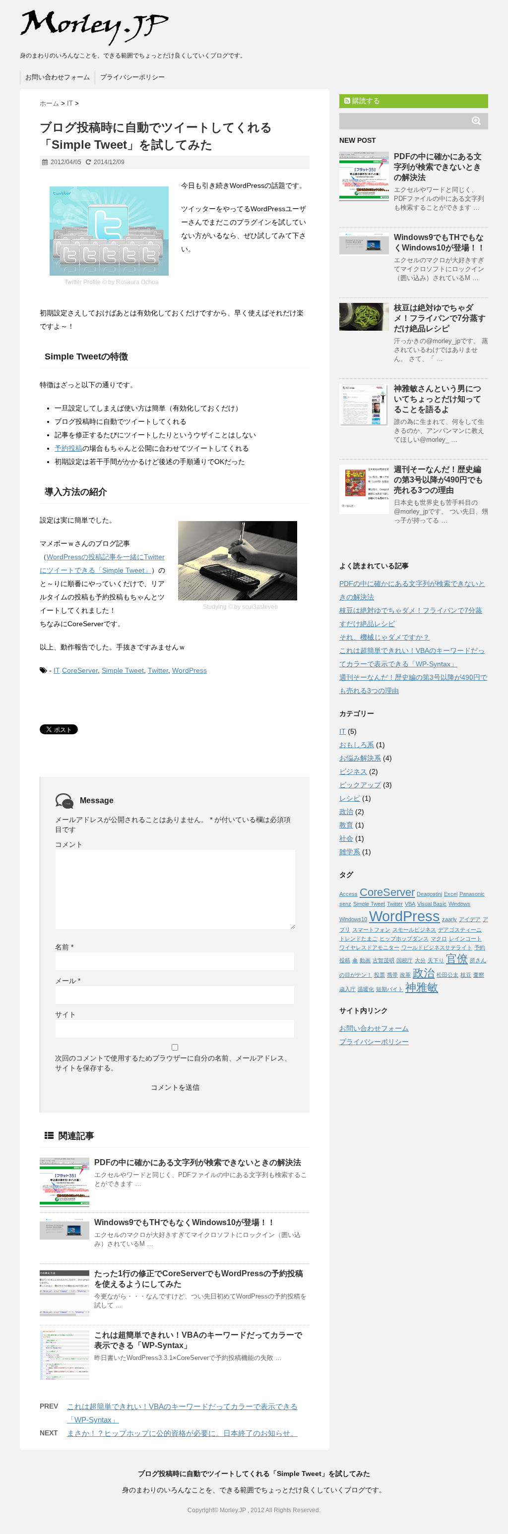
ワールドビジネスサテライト (436, 947)
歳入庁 (347, 989)
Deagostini (429, 894)
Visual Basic (431, 904)
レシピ (349, 798)
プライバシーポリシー (132, 77)
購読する (365, 101)
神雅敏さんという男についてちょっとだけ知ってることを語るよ (437, 398)
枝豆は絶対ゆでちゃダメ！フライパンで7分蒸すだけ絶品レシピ (440, 318)
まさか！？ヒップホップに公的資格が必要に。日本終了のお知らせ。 (182, 1433)
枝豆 (465, 975)
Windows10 (353, 919)
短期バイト (389, 989)
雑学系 (349, 852)
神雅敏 (421, 987)
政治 (346, 812)
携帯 (392, 975)
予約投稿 (68, 448)
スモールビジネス (414, 930)
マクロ (439, 939)
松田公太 (447, 975)
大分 (420, 960)
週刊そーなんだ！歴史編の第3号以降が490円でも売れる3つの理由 (438, 479)
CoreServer (80, 670)
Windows (459, 904)
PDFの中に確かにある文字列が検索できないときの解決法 (197, 1162)
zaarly (449, 919)
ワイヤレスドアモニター (369, 947)
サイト (65, 1014)
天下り (436, 960)
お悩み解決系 (360, 758)
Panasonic (472, 894)
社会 (346, 838)
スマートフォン (371, 930)
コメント (69, 844)
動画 (365, 960)
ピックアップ (360, 785)
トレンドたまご (358, 939)
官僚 (457, 958)
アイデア (470, 919)
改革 (405, 975)
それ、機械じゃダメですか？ (384, 637)
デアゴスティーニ (460, 930)
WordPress (189, 670)
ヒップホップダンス (404, 939)
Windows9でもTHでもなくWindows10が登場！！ (184, 1222)
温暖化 (366, 989)
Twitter (158, 670)
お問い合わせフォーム (57, 77)
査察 (478, 975)
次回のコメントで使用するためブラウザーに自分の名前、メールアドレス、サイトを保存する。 (173, 1063)
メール (67, 981)
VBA (410, 904)
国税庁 (404, 960)
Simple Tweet (123, 670)
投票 (379, 975)
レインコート (465, 939)
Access (348, 894)
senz (345, 904)
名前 (64, 947)
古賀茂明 (383, 960)
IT (57, 670)
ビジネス (353, 771)
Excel (450, 894)
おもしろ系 (356, 745)
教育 (346, 825)
